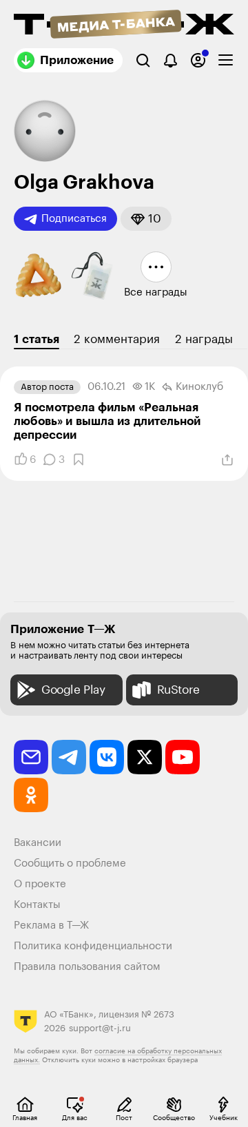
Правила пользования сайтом (87, 967)
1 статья (36, 339)
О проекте (40, 884)
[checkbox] (225, 60)
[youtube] (182, 757)
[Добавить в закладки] (78, 459)
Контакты (37, 905)
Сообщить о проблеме (70, 863)
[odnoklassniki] (31, 795)
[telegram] (69, 757)
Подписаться (74, 219)
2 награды (204, 339)
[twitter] (144, 757)
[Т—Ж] (124, 25)
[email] (31, 757)
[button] (146, 219)
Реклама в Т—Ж (51, 925)
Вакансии (37, 843)
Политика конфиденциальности (93, 946)
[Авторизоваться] (198, 60)
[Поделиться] (227, 460)
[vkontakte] (107, 757)
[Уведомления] (170, 60)
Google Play (73, 690)
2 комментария (117, 339)
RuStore (178, 690)
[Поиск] (143, 60)
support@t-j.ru (100, 1028)
